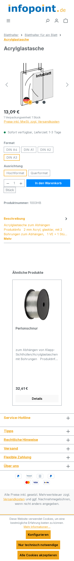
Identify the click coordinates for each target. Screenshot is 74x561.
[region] (37, 84)
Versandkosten (14, 499)
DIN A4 (11, 150)
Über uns (11, 466)
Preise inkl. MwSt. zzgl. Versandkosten (31, 122)
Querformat (39, 173)
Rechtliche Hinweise (21, 440)
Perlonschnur (27, 328)
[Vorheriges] (6, 84)
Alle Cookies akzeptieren (38, 555)
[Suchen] (47, 20)
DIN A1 (29, 150)
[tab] (36, 228)
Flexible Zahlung (17, 457)
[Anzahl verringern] (8, 183)
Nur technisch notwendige (38, 545)
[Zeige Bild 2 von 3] (37, 102)
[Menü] (8, 20)
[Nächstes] (67, 84)
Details (37, 398)
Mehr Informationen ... (37, 526)
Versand (11, 448)
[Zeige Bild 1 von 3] (29, 102)
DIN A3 (11, 157)
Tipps (8, 431)
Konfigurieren (38, 535)
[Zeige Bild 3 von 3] (44, 102)
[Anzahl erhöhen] (21, 183)
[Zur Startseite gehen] (37, 9)
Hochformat (15, 173)
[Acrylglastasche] (37, 84)
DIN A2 (45, 150)
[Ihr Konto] (56, 20)
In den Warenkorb (48, 183)
